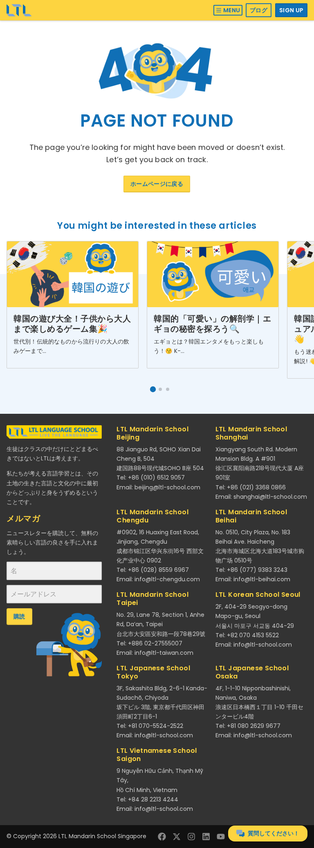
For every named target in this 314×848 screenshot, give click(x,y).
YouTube (221, 836)
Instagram (191, 836)
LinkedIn (206, 836)
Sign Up (291, 10)
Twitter (176, 836)
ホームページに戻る (156, 184)
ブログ (258, 10)
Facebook (162, 836)
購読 (19, 616)
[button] (153, 389)
